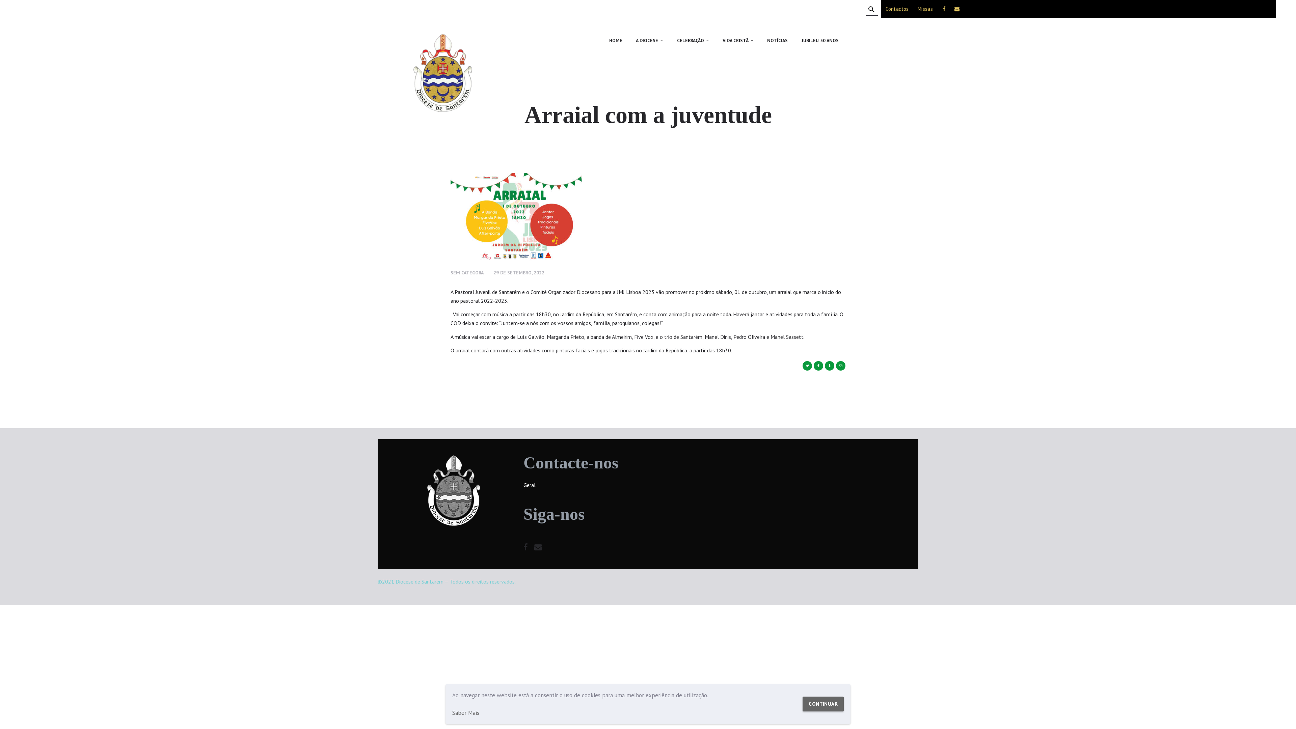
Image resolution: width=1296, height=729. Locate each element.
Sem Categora (467, 273)
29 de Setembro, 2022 (518, 273)
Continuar (823, 704)
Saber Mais (465, 713)
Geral (529, 485)
